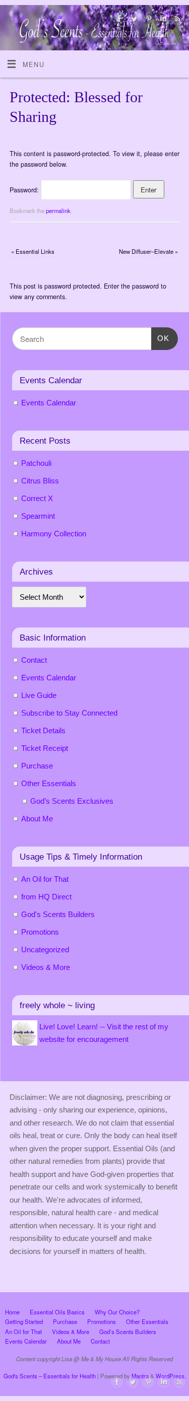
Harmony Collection (53, 533)
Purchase (37, 765)
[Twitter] (132, 20)
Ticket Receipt (44, 748)
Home (12, 1312)
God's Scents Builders (58, 914)
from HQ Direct (46, 896)
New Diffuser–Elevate (148, 251)
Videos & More (45, 967)
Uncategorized (45, 949)
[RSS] (176, 20)
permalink (58, 210)
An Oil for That (45, 879)
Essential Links (32, 251)
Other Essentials (48, 783)
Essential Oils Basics (57, 1312)
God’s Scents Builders (127, 1331)
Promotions (40, 932)
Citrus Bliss (40, 480)
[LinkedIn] (162, 20)
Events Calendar (48, 402)
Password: (25, 189)
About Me (37, 818)
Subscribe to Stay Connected (69, 713)
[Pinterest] (147, 20)
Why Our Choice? (117, 1312)
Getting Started (24, 1321)
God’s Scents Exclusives (71, 801)
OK (160, 337)
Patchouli (36, 463)
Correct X (37, 498)
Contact (34, 660)
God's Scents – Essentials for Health (50, 1376)
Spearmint (38, 516)
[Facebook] (118, 20)
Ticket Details (43, 730)
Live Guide (38, 695)
